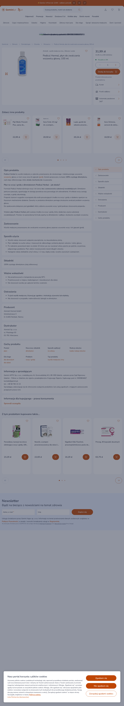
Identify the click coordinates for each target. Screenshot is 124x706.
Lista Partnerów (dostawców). (18, 697)
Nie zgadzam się (101, 686)
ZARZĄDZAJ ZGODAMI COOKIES (101, 693)
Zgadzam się (101, 678)
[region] (62, 686)
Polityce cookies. (35, 695)
